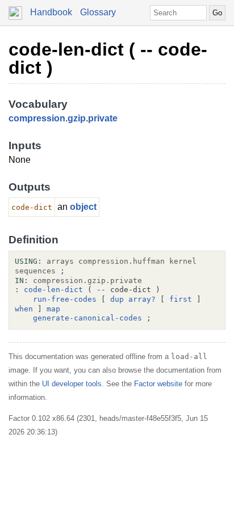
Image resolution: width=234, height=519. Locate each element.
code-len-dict (53, 289)
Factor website (158, 383)
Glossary (98, 12)
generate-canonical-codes (87, 318)
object (83, 207)
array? (142, 299)
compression (37, 118)
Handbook (51, 12)
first (180, 299)
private (103, 118)
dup (117, 299)
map (53, 309)
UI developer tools (72, 383)
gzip (77, 118)
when (24, 309)
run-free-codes (65, 299)
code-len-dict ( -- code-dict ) (108, 58)
